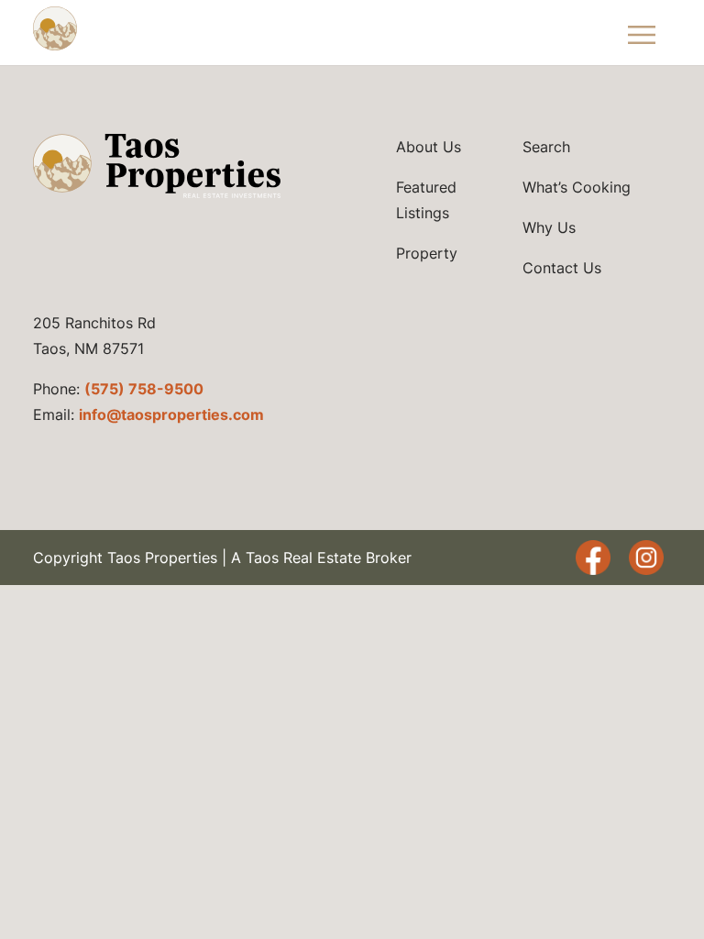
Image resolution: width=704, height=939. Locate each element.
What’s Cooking (576, 187)
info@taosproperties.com (171, 414)
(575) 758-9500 (144, 389)
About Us (428, 147)
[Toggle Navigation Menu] (642, 32)
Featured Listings (426, 200)
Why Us (549, 227)
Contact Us (561, 268)
